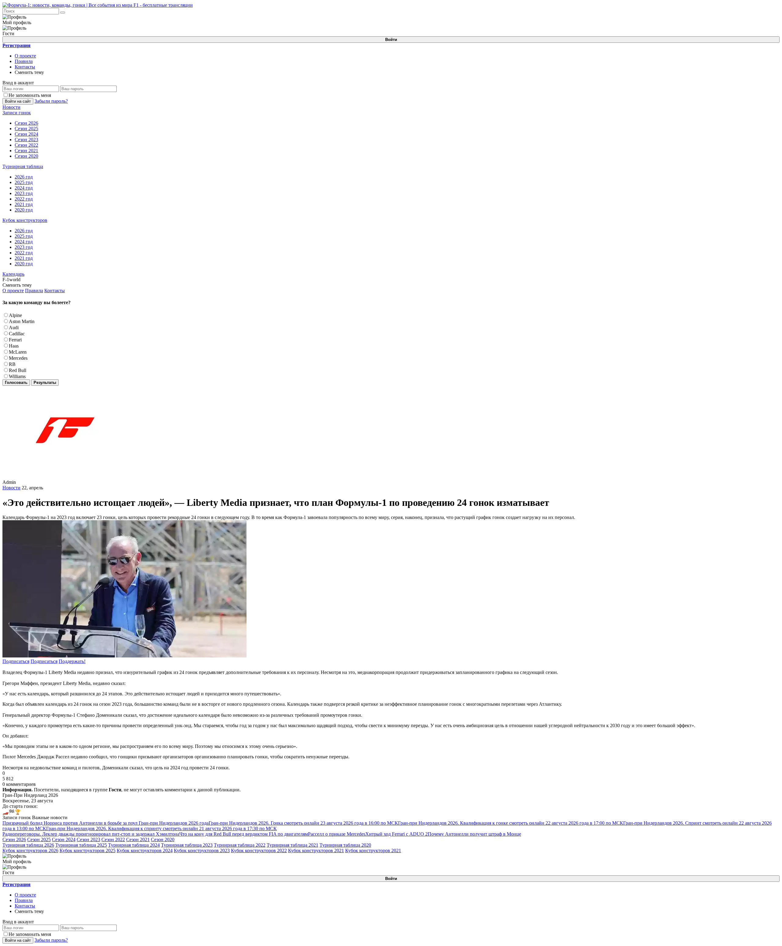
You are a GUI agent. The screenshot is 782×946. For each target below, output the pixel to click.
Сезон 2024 (63, 839)
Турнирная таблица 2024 (134, 845)
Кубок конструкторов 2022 (259, 850)
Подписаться (15, 661)
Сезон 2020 (162, 839)
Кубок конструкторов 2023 (202, 850)
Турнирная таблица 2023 (187, 845)
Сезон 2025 (39, 839)
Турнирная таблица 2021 (292, 845)
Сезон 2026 (14, 839)
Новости (11, 487)
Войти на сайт (18, 101)
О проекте (25, 55)
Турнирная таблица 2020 (345, 845)
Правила (24, 61)
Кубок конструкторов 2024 (145, 850)
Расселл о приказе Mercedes (336, 834)
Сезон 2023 (88, 839)
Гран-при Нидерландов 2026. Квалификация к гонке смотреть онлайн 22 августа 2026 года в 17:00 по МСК (510, 823)
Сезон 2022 (113, 839)
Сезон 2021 (138, 839)
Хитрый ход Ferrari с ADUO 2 (396, 834)
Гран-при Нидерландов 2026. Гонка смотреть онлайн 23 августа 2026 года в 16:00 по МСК (303, 823)
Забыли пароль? (51, 101)
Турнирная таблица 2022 (239, 845)
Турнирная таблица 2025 (81, 845)
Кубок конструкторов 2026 (30, 850)
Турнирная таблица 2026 (28, 845)
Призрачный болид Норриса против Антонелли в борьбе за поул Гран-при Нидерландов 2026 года (105, 823)
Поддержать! (72, 661)
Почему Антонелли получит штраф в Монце (474, 834)
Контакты (25, 66)
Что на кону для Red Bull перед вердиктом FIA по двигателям (243, 834)
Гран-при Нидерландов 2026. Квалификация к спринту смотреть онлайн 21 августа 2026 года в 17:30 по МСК (161, 828)
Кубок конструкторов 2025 (87, 850)
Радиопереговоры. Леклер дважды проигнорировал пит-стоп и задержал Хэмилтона (90, 834)
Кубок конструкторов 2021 (316, 850)
